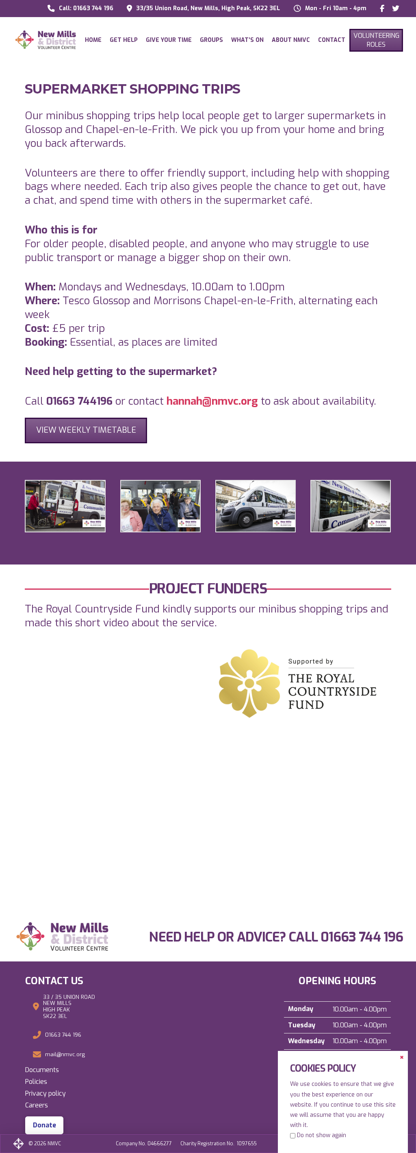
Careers (36, 1105)
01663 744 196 (362, 937)
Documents (42, 1070)
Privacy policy (45, 1093)
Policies (36, 1081)
